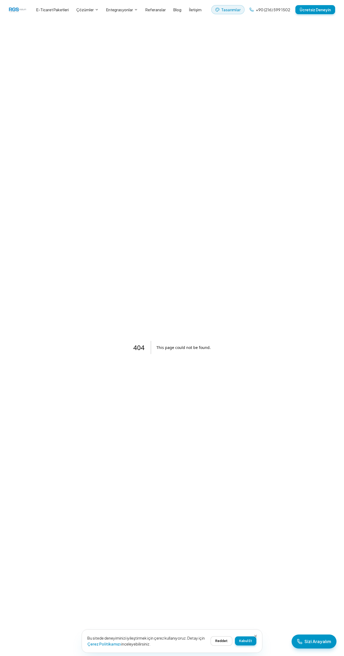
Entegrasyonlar (119, 9)
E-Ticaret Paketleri (52, 9)
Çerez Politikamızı (104, 643)
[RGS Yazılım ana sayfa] (18, 10)
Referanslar (155, 9)
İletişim (195, 9)
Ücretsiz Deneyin (315, 9)
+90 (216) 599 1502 (273, 9)
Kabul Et (245, 641)
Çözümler (85, 9)
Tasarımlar (231, 9)
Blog (177, 9)
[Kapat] (255, 636)
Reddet (221, 641)
